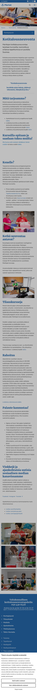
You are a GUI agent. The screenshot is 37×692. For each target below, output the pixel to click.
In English (4, 1)
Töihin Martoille (9, 632)
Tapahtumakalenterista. (13, 194)
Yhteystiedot (8, 619)
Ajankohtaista (8, 626)
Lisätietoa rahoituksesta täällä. (12, 402)
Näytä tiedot (18, 689)
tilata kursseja (21, 198)
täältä (30, 130)
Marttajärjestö (8, 616)
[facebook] (27, 1)
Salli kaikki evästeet (18, 681)
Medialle (6, 622)
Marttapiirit (7, 645)
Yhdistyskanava (9, 629)
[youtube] (35, 1)
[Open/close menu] (34, 5)
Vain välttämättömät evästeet (18, 685)
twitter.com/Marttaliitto (13, 509)
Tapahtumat (7, 641)
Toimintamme (12, 28)
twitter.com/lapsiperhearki (14, 514)
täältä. (8, 121)
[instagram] (32, 1)
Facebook (5, 496)
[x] (30, 1)
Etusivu (3, 28)
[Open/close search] (29, 5)
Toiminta (6, 638)
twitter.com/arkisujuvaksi (14, 511)
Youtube (18, 496)
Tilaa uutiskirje (8, 651)
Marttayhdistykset (9, 648)
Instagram (12, 496)
